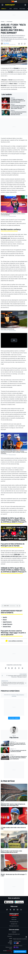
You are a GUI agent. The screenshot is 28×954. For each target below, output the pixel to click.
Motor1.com (14, 919)
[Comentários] (25, 43)
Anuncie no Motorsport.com (14, 934)
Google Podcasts (7, 624)
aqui (15, 633)
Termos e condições (10, 947)
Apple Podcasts (7, 622)
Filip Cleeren (6, 43)
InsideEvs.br (14, 917)
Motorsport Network (11, 950)
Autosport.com (14, 923)
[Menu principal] (2, 5)
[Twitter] (8, 668)
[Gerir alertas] (22, 668)
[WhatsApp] (12, 668)
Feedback (14, 931)
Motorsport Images (12, 216)
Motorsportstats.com (14, 925)
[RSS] (21, 909)
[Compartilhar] (19, 43)
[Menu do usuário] (25, 5)
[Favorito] (21, 43)
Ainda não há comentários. (14, 695)
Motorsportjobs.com (14, 921)
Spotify (5, 617)
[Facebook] (5, 668)
